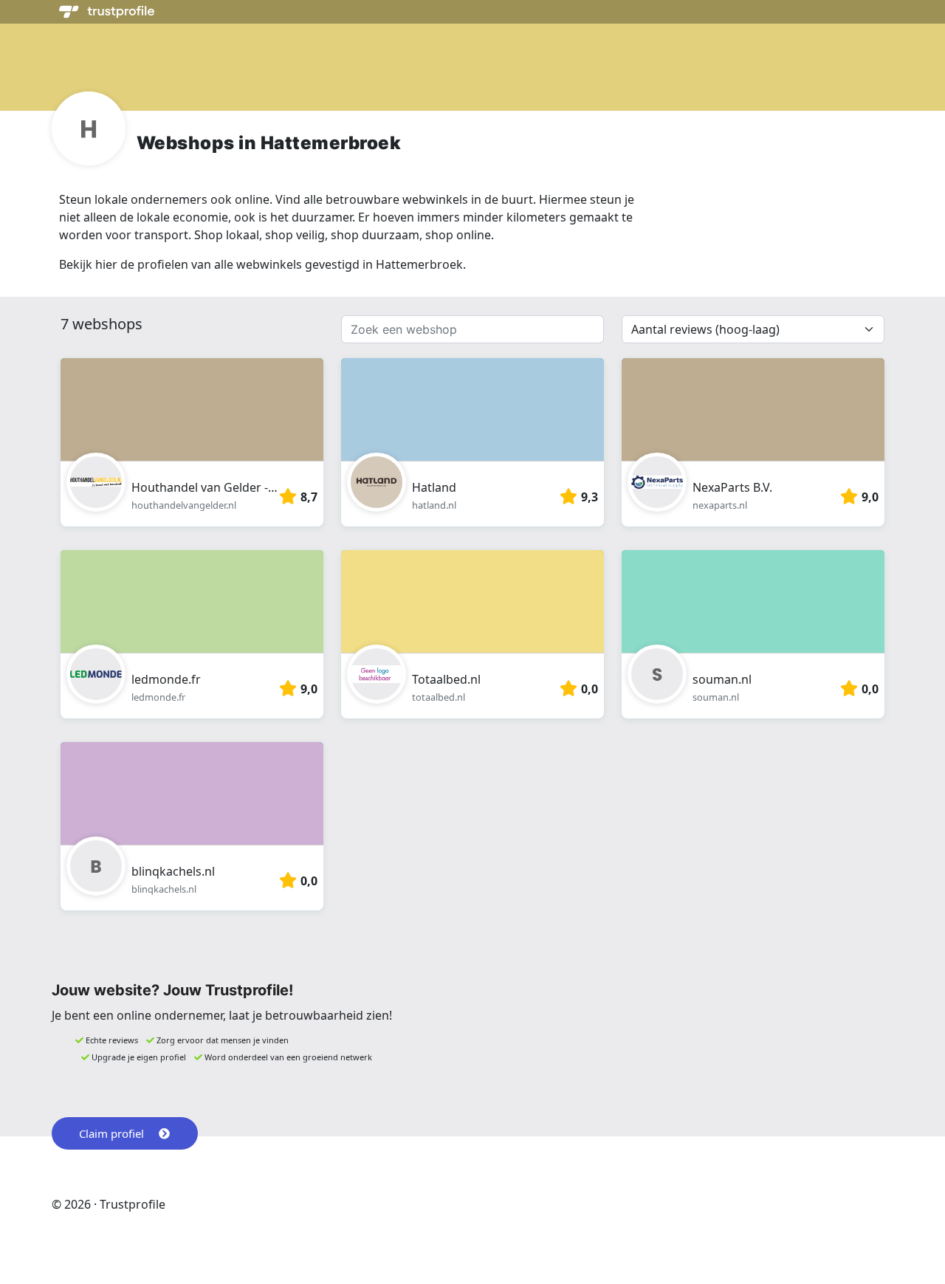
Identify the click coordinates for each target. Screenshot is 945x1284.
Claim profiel (111, 1133)
